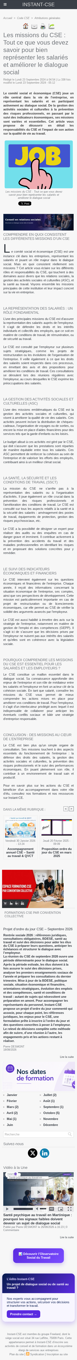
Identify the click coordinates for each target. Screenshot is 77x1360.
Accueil (7, 18)
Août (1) (49, 1101)
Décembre (50, 1125)
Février (12, 1101)
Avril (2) (12, 1113)
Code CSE (23, 18)
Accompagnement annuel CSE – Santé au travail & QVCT (20, 852)
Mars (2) (12, 1107)
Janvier (12, 1095)
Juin (10, 1125)
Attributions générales (47, 18)
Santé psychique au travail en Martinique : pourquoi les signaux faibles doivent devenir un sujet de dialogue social (37, 1219)
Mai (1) (11, 1119)
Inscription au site (57, 1354)
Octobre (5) (51, 1113)
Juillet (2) (49, 1095)
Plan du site (16, 1354)
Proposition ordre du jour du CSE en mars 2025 (57, 852)
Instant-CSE (38, 4)
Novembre (50, 1119)
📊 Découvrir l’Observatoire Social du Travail (38, 1255)
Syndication (37, 1354)
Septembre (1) (53, 1107)
